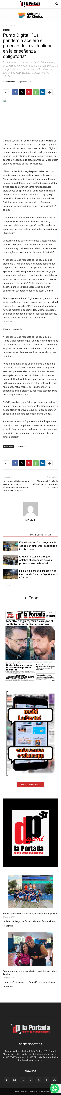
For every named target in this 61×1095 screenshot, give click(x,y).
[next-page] (9, 585)
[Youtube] (54, 1080)
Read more (8, 925)
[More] (49, 92)
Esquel (13, 25)
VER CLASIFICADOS (30, 784)
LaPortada (10, 81)
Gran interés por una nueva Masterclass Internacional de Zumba (30, 973)
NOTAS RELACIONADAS (16, 535)
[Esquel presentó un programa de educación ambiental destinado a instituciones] (10, 546)
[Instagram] (14, 1080)
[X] (22, 92)
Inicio (5, 25)
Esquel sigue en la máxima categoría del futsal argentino (30, 913)
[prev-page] (5, 585)
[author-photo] (30, 516)
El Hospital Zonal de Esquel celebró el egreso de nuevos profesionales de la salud (35, 560)
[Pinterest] (29, 92)
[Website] (38, 1080)
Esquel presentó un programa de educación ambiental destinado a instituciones (38, 546)
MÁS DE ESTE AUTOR (40, 535)
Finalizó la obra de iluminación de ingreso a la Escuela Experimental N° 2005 (38, 574)
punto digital (21, 446)
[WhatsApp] (36, 92)
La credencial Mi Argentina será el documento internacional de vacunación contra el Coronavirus (16, 486)
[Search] (57, 4)
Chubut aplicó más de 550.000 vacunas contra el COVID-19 (45, 484)
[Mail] (22, 1080)
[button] (5, 4)
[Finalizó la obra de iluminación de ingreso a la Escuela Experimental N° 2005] (10, 574)
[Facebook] (15, 92)
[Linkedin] (42, 92)
